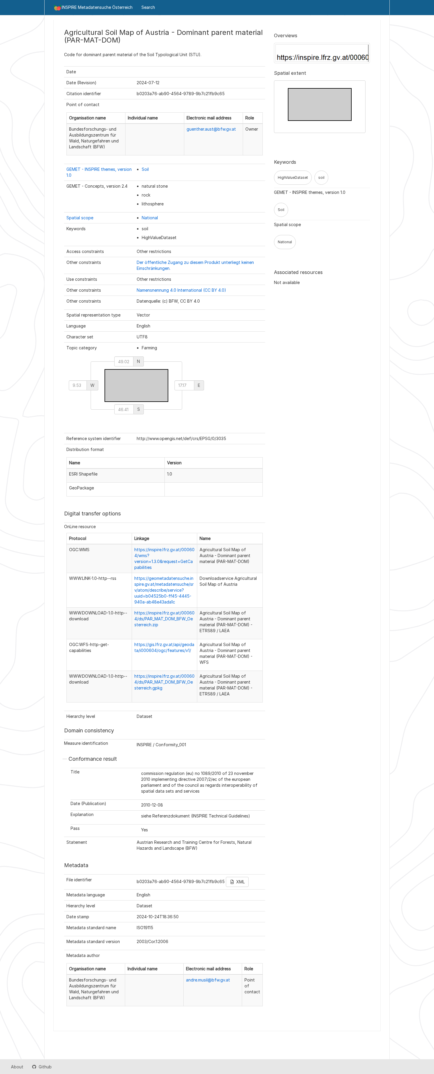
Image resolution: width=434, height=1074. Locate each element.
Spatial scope (79, 217)
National (150, 217)
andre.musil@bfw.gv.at (208, 979)
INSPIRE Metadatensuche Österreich (97, 7)
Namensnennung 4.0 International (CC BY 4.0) (181, 290)
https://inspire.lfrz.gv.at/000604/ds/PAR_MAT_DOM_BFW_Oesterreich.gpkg (164, 682)
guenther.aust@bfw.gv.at (211, 129)
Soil (145, 169)
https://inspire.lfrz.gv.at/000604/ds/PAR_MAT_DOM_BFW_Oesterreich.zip (164, 618)
